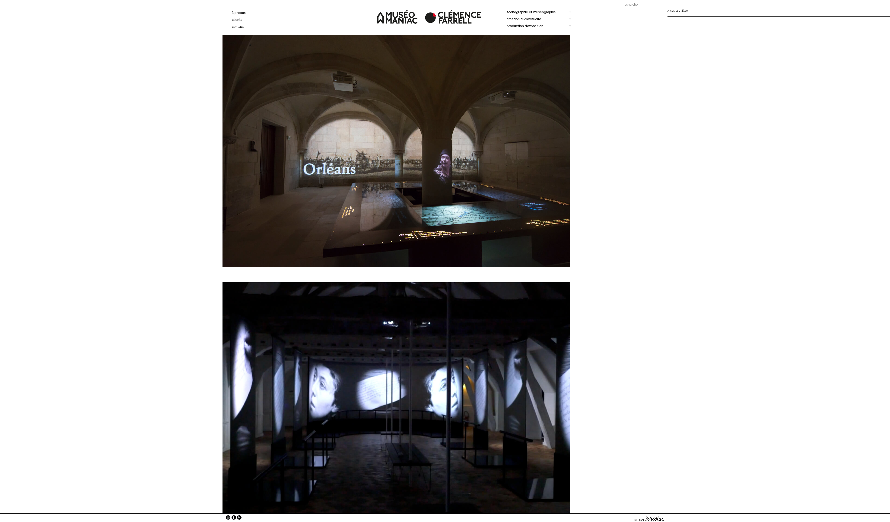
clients (237, 20)
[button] (569, 12)
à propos (239, 13)
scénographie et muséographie (531, 12)
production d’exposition (525, 26)
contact (238, 27)
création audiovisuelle (524, 19)
